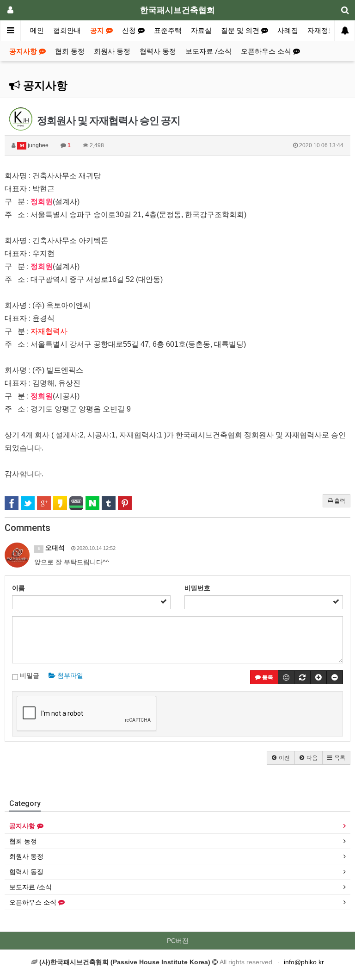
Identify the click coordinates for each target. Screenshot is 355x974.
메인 (37, 30)
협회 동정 (70, 51)
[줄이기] (334, 677)
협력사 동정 (158, 51)
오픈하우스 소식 (267, 51)
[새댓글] (302, 677)
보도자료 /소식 (208, 51)
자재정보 (321, 30)
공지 (98, 30)
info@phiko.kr (304, 962)
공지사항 (24, 51)
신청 (130, 30)
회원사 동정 (112, 51)
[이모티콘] (286, 677)
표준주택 (168, 30)
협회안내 (67, 30)
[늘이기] (318, 677)
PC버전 (178, 940)
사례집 (287, 30)
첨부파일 (69, 675)
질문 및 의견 (241, 30)
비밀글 (28, 675)
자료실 (201, 30)
